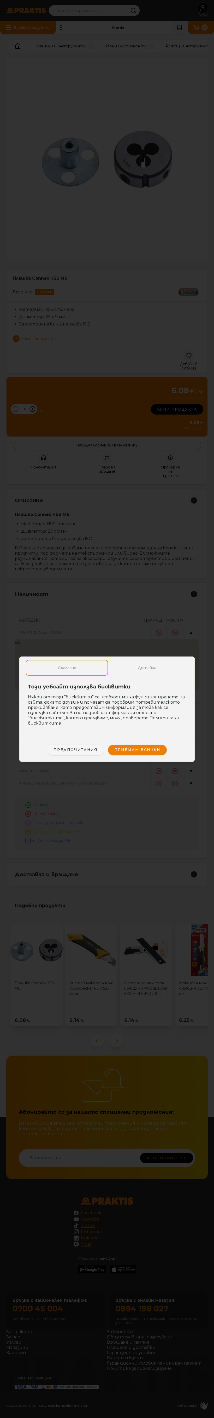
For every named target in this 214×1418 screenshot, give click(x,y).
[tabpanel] (107, 707)
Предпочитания (75, 749)
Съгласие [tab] (67, 667)
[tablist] (107, 667)
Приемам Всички (137, 749)
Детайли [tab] (147, 667)
